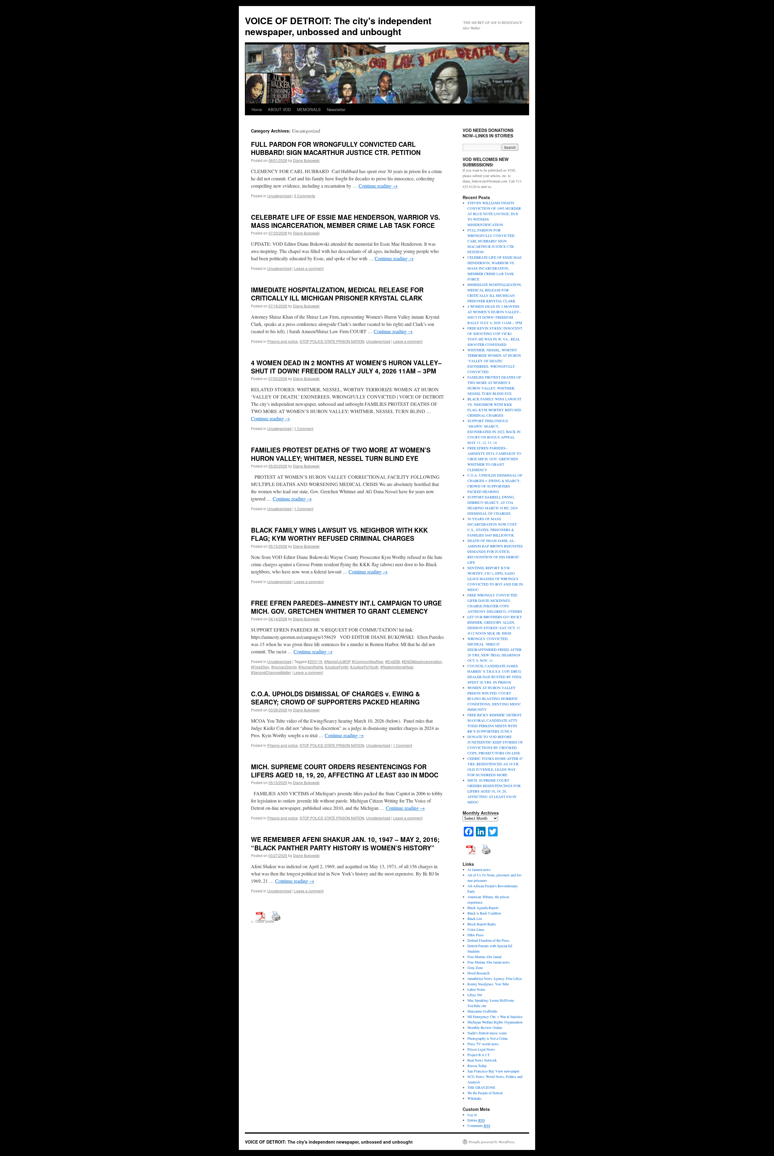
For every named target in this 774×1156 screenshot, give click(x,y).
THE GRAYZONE (481, 1087)
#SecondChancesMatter (271, 672)
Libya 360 (474, 994)
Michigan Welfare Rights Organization (494, 1022)
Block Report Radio (481, 923)
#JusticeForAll (336, 666)
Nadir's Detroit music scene (487, 1032)
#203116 (314, 661)
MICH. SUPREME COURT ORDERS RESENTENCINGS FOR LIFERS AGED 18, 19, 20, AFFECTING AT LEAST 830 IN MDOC (344, 770)
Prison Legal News (481, 1049)
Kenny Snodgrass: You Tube (488, 983)
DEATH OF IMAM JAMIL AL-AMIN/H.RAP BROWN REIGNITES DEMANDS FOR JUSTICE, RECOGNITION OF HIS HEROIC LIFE (495, 551)
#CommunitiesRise (367, 661)
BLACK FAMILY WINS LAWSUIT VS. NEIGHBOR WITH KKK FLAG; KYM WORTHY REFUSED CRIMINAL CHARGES (339, 534)
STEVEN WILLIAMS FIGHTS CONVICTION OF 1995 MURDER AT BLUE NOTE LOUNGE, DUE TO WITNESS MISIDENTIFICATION (494, 213)
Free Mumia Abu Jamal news (488, 962)
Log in (472, 1114)
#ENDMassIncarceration (422, 661)
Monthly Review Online (484, 1027)
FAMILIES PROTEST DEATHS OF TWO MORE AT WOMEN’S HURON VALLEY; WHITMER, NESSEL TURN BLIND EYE (341, 453)
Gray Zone (475, 967)
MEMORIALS (309, 109)
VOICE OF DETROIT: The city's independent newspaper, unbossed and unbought (338, 26)
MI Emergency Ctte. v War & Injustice (494, 1016)
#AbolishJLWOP (337, 661)
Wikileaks (474, 1098)
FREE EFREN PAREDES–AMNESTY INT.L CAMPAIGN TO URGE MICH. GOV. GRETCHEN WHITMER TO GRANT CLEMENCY (346, 607)
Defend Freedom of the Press (488, 940)
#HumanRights (310, 666)
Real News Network (482, 1060)
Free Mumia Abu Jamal (484, 956)
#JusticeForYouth (364, 666)
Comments (478, 1125)
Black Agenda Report (482, 907)
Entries (476, 1120)
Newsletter (336, 109)
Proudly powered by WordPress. (492, 1141)
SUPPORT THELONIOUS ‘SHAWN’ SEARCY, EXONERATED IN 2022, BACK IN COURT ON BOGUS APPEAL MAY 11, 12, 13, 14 (494, 431)
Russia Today (477, 1065)
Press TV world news (483, 1043)
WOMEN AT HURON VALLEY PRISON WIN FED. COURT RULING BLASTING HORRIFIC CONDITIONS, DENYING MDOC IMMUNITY (494, 698)
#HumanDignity (284, 666)
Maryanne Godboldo (482, 1011)
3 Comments (304, 195)
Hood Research (478, 972)
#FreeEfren (260, 666)
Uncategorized (279, 195)
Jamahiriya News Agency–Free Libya (494, 978)
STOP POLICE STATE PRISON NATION (332, 341)
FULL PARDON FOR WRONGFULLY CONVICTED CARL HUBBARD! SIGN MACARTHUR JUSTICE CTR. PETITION (336, 148)
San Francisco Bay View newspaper (493, 1071)
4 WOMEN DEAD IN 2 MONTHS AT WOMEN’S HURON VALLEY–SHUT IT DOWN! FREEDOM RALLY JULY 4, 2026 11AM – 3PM (346, 366)
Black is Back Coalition (484, 913)
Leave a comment (309, 268)
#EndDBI (392, 661)
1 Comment (303, 428)
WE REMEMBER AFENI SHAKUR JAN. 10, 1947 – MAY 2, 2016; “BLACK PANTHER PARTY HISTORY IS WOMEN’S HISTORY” (345, 843)
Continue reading (378, 185)
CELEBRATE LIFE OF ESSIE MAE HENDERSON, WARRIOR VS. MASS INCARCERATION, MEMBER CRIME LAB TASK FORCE (345, 221)
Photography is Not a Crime (487, 1038)
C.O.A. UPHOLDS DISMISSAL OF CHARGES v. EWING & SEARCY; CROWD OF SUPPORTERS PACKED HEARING (335, 697)
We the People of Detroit (484, 1092)
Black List (474, 918)
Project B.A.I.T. (478, 1054)
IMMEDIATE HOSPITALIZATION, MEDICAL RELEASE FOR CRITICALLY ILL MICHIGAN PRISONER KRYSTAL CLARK (337, 293)
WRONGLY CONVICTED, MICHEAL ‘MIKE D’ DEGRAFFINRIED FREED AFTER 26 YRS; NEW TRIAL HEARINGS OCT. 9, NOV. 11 (494, 649)
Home (257, 109)
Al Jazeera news (479, 869)
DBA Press (475, 934)
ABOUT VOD (279, 109)
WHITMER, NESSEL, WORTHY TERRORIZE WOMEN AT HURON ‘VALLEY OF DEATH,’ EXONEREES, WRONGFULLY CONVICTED (494, 360)
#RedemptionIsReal (396, 666)
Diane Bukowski (306, 160)
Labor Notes (476, 989)
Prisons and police (282, 341)
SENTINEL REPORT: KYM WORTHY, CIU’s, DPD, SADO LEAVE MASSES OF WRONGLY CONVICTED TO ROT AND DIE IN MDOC (495, 578)
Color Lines (475, 929)
